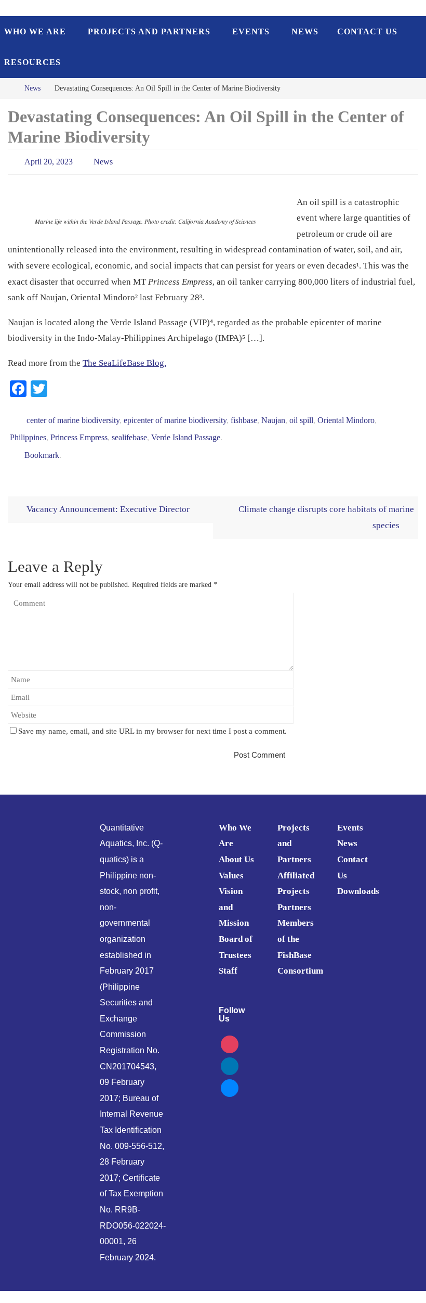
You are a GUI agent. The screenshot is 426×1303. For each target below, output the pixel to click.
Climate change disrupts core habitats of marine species (326, 506)
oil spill (301, 415)
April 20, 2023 (48, 160)
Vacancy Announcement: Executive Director (107, 498)
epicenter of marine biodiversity (175, 415)
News (32, 88)
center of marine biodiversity (72, 415)
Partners (294, 895)
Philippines (28, 430)
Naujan (273, 415)
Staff (228, 959)
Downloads (358, 880)
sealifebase (129, 430)
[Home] (7, 88)
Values (231, 863)
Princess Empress (79, 430)
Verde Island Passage (185, 430)
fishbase (244, 415)
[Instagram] (229, 1032)
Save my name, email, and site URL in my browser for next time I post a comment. (152, 719)
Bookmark (41, 444)
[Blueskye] (229, 1075)
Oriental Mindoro (346, 415)
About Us (236, 848)
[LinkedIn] (229, 1053)
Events (350, 816)
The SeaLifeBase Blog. (124, 360)
